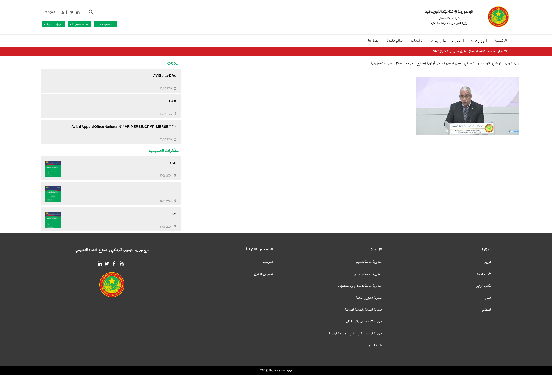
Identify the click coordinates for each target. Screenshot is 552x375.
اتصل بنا (374, 41)
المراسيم (267, 262)
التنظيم (486, 310)
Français (48, 12)
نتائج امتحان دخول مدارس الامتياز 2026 (458, 51)
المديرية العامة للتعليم (369, 262)
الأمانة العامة (484, 274)
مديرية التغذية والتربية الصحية (363, 310)
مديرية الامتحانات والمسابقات (363, 322)
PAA (172, 101)
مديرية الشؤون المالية (369, 298)
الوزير (488, 262)
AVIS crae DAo (164, 75)
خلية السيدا (375, 346)
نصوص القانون (263, 274)
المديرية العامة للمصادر (368, 274)
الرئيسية (500, 41)
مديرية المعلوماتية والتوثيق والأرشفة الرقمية (355, 334)
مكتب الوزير (484, 286)
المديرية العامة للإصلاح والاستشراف (360, 286)
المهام (488, 298)
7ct (174, 214)
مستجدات (106, 24)
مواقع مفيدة (395, 41)
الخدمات (417, 41)
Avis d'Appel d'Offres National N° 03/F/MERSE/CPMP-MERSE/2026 (123, 127)
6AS (173, 163)
